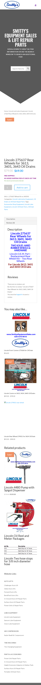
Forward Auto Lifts (10, 592)
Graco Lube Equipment (12, 624)
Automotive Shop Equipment (14, 204)
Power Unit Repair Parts (12, 658)
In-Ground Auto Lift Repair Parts (15, 599)
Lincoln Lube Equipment (12, 617)
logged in (19, 294)
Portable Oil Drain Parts (12, 672)
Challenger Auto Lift (11, 585)
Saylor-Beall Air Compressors (14, 635)
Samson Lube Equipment (12, 620)
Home (6, 111)
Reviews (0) (10, 223)
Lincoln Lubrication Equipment (18, 111)
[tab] (20, 219)
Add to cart (22, 187)
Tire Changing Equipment (13, 647)
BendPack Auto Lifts (11, 595)
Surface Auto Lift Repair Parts (14, 602)
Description (10, 219)
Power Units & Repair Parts (13, 605)
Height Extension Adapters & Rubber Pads (18, 665)
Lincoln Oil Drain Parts (19, 207)
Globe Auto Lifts (10, 589)
